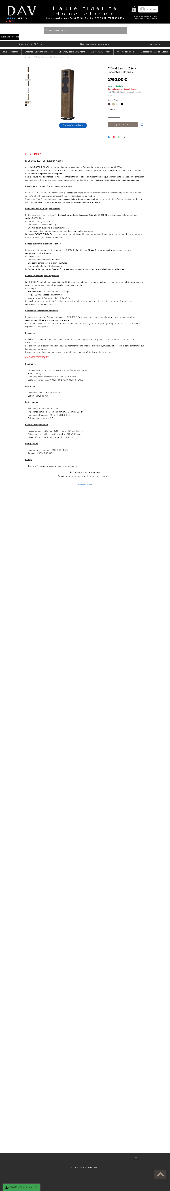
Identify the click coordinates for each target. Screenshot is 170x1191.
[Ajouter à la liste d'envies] (142, 124)
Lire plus (111, 95)
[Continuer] (160, 1174)
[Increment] (117, 114)
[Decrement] (110, 114)
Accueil (28, 57)
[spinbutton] (114, 114)
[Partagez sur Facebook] (109, 137)
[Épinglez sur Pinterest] (114, 137)
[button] (133, 9)
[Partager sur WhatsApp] (119, 137)
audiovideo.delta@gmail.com (145, 19)
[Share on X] (124, 137)
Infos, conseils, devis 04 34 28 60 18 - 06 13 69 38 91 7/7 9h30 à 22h (85, 18)
